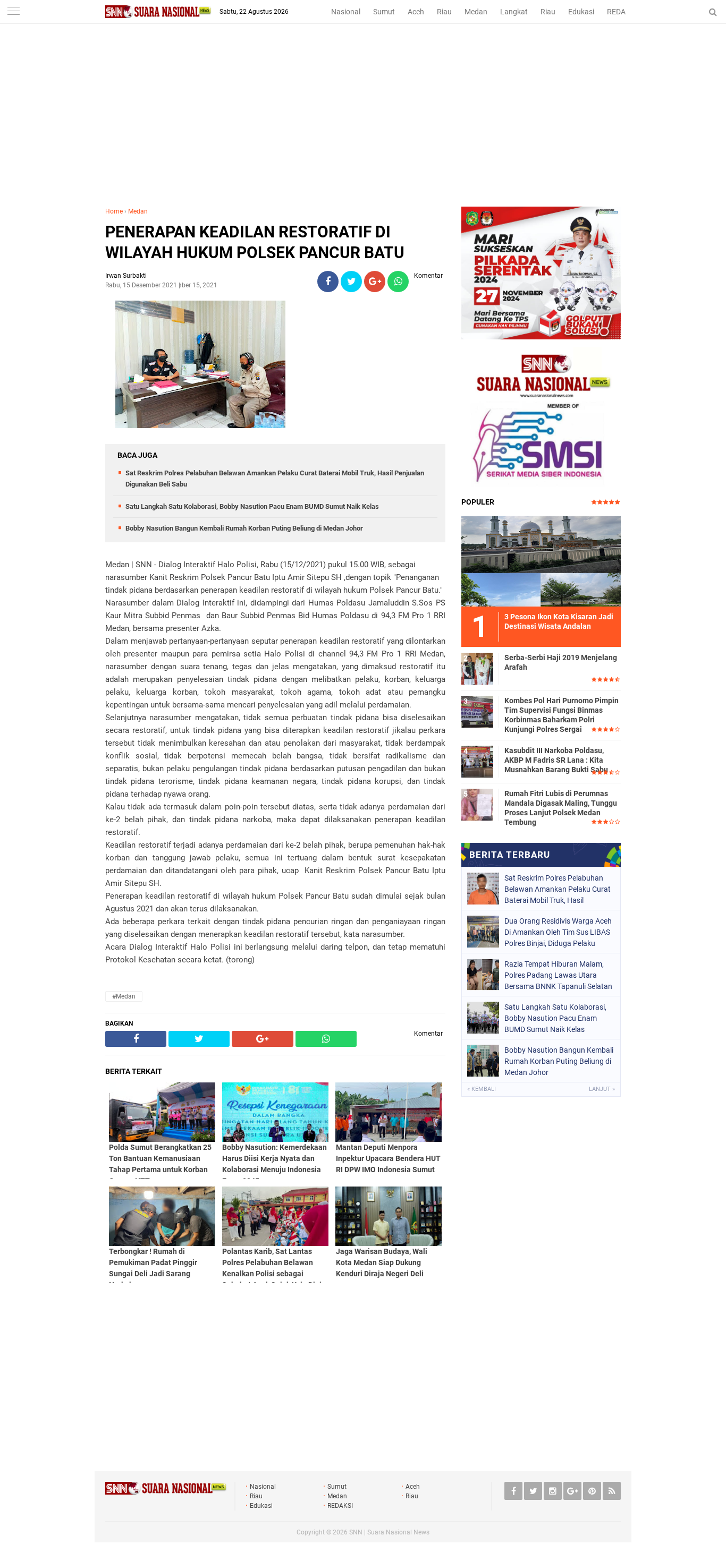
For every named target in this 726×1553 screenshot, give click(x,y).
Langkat (514, 11)
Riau (444, 11)
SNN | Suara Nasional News (389, 1532)
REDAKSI (622, 11)
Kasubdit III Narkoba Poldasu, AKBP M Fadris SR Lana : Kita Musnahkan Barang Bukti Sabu (556, 760)
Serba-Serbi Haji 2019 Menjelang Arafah (560, 662)
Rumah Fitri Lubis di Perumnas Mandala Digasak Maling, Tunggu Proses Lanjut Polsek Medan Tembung (560, 808)
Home (114, 211)
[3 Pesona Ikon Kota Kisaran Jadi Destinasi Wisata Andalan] (541, 559)
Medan (476, 11)
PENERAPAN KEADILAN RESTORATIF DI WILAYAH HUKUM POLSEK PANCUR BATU (254, 242)
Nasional (345, 11)
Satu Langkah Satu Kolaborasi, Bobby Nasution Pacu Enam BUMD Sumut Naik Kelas (252, 506)
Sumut (384, 11)
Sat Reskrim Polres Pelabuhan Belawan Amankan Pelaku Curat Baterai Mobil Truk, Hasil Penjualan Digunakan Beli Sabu (557, 889)
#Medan (124, 996)
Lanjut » (602, 1089)
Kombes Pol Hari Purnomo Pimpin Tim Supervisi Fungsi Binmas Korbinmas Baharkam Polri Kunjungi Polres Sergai (561, 715)
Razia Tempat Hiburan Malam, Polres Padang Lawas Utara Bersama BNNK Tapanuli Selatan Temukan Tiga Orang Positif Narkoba (558, 975)
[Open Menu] (13, 12)
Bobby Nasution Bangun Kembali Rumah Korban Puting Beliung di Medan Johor (244, 528)
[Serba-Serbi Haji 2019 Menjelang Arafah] (477, 667)
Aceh (416, 11)
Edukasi (581, 11)
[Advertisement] (363, 127)
